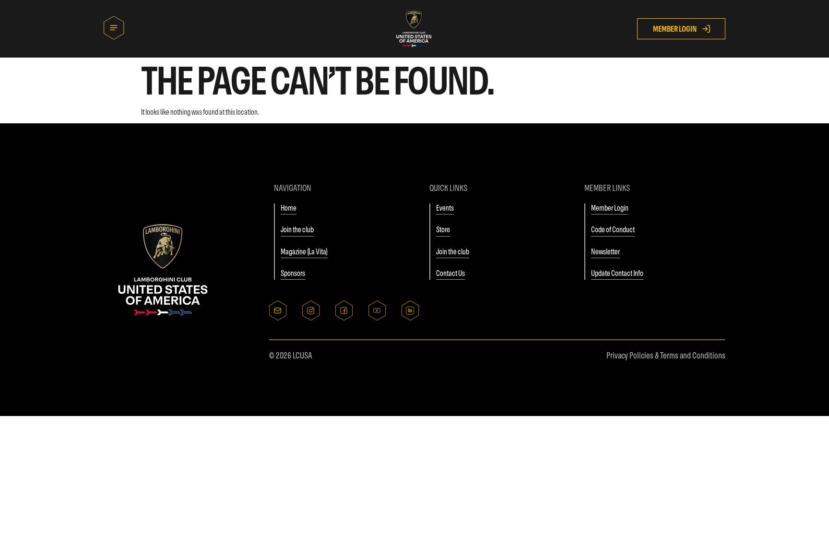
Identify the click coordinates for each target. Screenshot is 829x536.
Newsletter (605, 251)
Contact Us (450, 273)
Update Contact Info (617, 273)
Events (445, 207)
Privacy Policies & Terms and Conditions (665, 355)
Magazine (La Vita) (304, 251)
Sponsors (293, 273)
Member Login (609, 207)
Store (443, 229)
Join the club (297, 229)
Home (288, 207)
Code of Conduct (613, 229)
